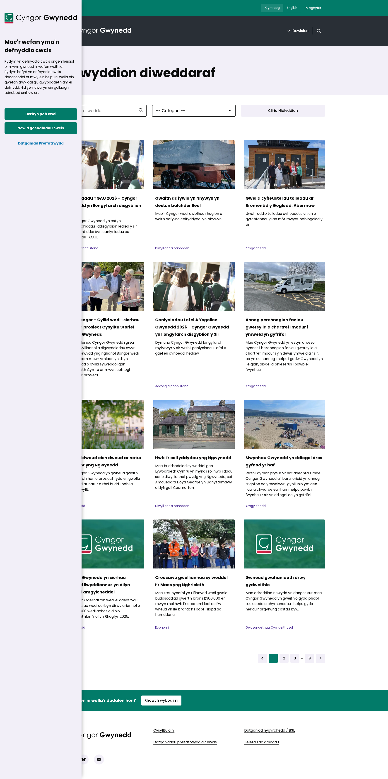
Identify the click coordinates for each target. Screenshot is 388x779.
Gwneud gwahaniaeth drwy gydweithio (276, 581)
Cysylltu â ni (163, 730)
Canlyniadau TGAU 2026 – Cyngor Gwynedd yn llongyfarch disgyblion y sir (103, 205)
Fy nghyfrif (313, 8)
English (292, 8)
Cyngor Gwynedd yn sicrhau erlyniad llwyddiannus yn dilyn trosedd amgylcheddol (97, 585)
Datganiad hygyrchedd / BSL (269, 730)
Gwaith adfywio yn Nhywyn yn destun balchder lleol (187, 201)
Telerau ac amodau (261, 742)
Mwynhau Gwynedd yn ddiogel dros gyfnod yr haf (284, 461)
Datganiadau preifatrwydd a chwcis (185, 742)
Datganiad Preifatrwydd (41, 143)
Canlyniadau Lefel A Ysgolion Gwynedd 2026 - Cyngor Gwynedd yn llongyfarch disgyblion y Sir (192, 327)
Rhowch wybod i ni (161, 700)
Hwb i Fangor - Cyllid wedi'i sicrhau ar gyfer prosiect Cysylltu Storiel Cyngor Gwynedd (102, 327)
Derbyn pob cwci (40, 114)
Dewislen (300, 30)
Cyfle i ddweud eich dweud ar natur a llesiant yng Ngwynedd (103, 461)
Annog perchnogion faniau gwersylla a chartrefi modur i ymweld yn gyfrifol (277, 327)
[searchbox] (105, 111)
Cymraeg (272, 8)
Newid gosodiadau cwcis (40, 128)
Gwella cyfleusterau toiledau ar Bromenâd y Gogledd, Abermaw (280, 201)
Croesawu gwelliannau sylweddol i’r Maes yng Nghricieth (191, 581)
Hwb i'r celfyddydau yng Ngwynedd (193, 458)
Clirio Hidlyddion (283, 110)
